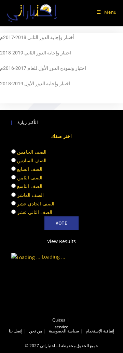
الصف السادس (31, 160)
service (61, 327)
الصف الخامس (31, 152)
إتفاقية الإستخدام (100, 331)
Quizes (58, 320)
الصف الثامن (29, 177)
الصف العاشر (30, 195)
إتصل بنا (15, 331)
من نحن (35, 331)
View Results (61, 241)
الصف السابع (29, 169)
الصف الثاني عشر (34, 212)
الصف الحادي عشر (35, 203)
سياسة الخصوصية (64, 331)
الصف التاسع (29, 186)
